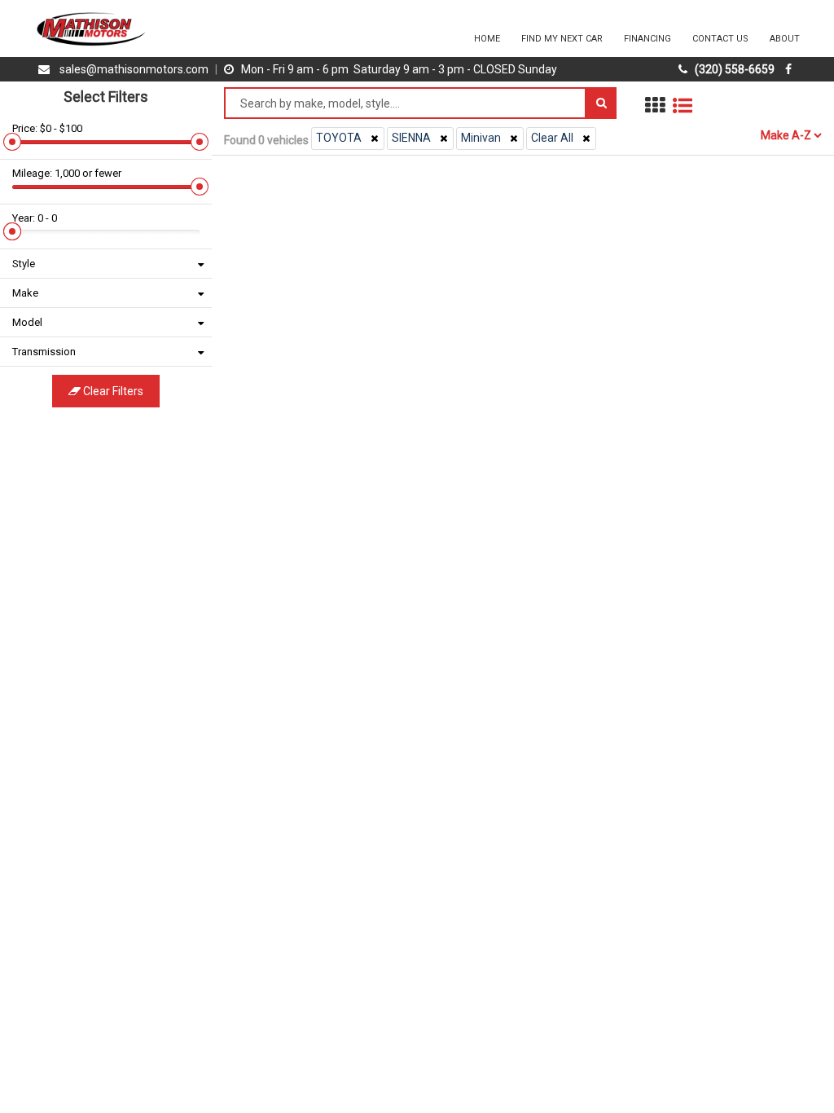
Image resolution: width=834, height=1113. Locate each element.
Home (487, 38)
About (785, 38)
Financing (647, 38)
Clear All (552, 137)
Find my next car (562, 38)
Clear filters (112, 391)
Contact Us (720, 38)
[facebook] (790, 69)
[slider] (12, 142)
